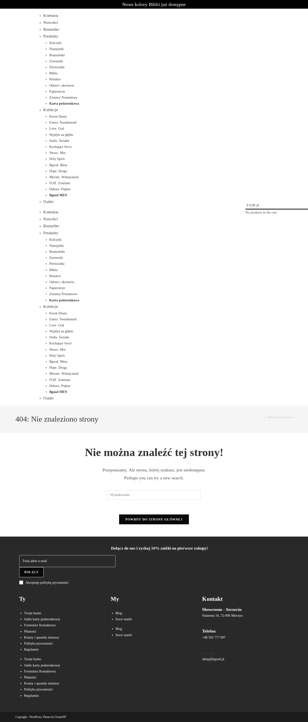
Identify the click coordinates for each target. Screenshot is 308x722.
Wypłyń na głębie (61, 135)
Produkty (50, 36)
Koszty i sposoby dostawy (41, 637)
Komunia (50, 15)
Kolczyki (55, 43)
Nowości (50, 22)
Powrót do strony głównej (154, 519)
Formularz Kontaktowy (40, 625)
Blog (119, 613)
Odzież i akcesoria (61, 85)
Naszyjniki (56, 49)
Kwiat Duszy (58, 116)
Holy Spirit (57, 159)
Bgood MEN (58, 195)
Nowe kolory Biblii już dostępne (154, 4)
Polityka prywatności (38, 643)
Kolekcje (50, 110)
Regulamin (31, 649)
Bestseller (51, 29)
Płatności (30, 631)
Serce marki (124, 619)
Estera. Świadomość (63, 122)
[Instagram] (131, 652)
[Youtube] (145, 652)
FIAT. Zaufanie (59, 183)
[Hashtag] (159, 652)
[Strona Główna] (262, 417)
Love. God (56, 128)
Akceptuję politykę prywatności (47, 582)
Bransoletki (57, 55)
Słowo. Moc (57, 153)
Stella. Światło (59, 141)
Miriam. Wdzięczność (64, 177)
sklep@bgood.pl (213, 659)
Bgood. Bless (58, 165)
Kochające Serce (60, 147)
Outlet (48, 202)
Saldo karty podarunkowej (42, 619)
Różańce (55, 79)
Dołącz (31, 572)
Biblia (53, 73)
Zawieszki (56, 61)
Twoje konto (32, 613)
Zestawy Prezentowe (63, 97)
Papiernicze (57, 91)
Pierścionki (56, 67)
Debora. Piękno (60, 189)
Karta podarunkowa (64, 103)
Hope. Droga (58, 171)
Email (207, 653)
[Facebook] (117, 652)
